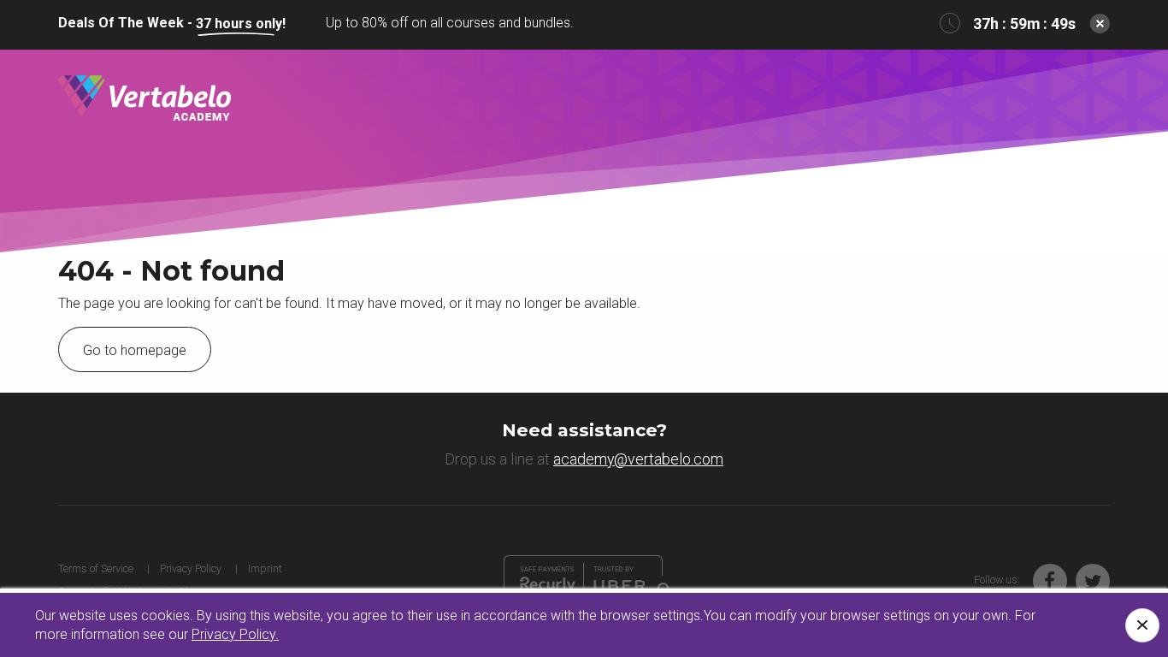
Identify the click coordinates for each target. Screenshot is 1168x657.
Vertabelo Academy (144, 98)
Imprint (265, 568)
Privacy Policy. (235, 634)
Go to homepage (134, 350)
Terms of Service (95, 568)
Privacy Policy (190, 568)
